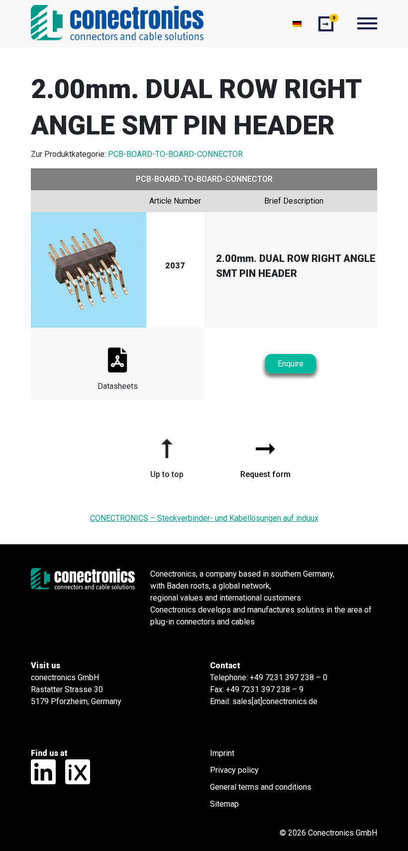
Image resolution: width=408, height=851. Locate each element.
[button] (166, 455)
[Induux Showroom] (74, 771)
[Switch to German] (297, 23)
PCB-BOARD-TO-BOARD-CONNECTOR (175, 154)
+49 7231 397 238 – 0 (288, 677)
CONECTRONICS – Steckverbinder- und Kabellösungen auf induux (204, 518)
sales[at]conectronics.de (274, 701)
